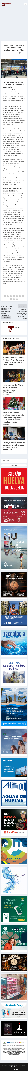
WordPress (14, 1066)
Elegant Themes (13, 1065)
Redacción (16, 53)
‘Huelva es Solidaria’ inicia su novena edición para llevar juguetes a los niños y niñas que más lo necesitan (13, 417)
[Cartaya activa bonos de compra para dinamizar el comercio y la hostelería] (14, 433)
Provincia (16, 55)
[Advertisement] (14, 23)
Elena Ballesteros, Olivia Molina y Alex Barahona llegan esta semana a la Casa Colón (14, 361)
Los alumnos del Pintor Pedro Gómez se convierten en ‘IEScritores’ (13, 388)
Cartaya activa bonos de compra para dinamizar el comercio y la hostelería (14, 446)
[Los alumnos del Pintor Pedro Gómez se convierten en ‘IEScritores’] (14, 376)
